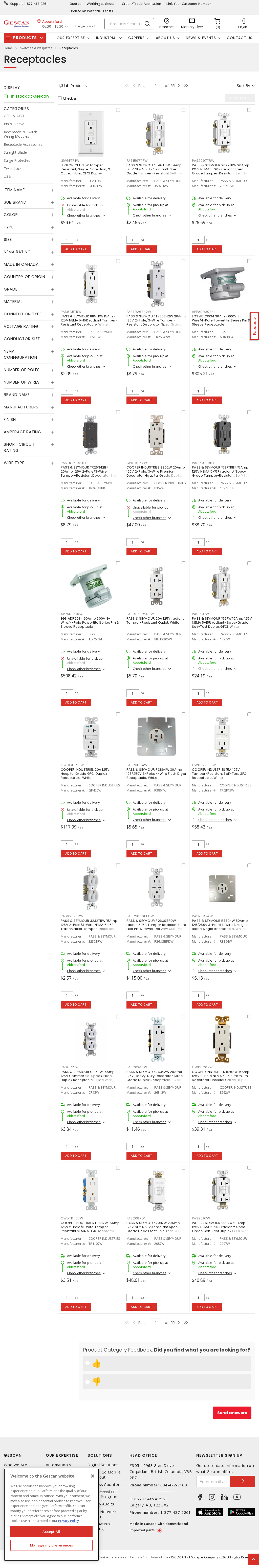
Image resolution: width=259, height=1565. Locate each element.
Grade (10, 289)
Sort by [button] (243, 85)
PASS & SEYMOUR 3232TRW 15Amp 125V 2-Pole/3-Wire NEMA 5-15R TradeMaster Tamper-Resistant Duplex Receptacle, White (89, 927)
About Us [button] (165, 37)
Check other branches (84, 215)
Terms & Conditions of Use (149, 1557)
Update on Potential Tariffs (91, 11)
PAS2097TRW (203, 160)
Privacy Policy (68, 1520)
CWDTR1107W (72, 1218)
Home (8, 48)
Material (13, 301)
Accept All (51, 1531)
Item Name (14, 189)
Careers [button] (136, 37)
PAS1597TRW (137, 160)
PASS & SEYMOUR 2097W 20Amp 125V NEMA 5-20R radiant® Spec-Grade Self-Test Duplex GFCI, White (221, 1227)
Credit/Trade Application (141, 3)
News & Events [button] (201, 37)
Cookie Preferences (112, 1557)
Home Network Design (102, 1514)
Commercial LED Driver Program (103, 1494)
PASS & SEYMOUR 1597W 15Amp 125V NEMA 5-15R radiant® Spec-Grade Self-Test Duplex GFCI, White (222, 622)
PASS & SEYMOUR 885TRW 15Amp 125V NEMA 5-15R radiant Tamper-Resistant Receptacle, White (89, 320)
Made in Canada (21, 264)
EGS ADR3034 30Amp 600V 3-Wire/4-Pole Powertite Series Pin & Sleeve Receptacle (221, 320)
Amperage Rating (22, 432)
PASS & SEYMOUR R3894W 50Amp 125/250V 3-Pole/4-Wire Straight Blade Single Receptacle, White (220, 925)
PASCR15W (70, 1067)
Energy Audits (101, 1504)
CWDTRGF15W (204, 765)
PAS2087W (135, 1218)
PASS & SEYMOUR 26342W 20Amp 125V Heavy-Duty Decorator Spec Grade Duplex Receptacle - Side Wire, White (154, 1078)
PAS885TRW (71, 312)
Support (16, 3)
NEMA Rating (17, 252)
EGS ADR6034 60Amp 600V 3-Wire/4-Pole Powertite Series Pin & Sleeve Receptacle (90, 622)
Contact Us (239, 37)
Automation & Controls (59, 1467)
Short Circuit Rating (19, 447)
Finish (10, 419)
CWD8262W (202, 1067)
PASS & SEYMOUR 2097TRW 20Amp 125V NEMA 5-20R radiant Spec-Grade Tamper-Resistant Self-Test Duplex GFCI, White (221, 171)
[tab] (29, 88)
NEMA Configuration (20, 354)
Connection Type (23, 314)
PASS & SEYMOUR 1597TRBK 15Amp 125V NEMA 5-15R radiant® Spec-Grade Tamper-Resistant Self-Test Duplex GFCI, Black (221, 473)
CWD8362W (136, 463)
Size (8, 239)
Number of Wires (22, 382)
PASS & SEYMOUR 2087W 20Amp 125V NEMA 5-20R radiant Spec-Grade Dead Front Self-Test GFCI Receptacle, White (153, 1229)
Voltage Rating (21, 326)
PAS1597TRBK (203, 463)
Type (8, 227)
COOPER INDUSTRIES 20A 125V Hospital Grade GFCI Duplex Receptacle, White (85, 773)
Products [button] (25, 37)
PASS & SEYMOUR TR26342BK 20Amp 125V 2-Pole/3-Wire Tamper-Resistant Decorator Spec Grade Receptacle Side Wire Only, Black (90, 475)
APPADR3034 (203, 312)
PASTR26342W (138, 312)
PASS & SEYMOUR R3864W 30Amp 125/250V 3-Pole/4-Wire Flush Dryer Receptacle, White (156, 773)
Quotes (76, 3)
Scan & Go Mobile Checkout (104, 1474)
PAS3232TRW (72, 916)
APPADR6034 (72, 614)
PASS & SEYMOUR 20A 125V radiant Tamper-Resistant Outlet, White (155, 620)
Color (11, 214)
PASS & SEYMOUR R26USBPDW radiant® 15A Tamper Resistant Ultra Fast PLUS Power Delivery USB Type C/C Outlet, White (156, 927)
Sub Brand (15, 202)
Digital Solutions (103, 1464)
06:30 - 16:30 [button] (52, 26)
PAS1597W (200, 614)
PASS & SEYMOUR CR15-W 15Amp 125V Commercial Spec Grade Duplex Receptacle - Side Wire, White (88, 1078)
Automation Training (99, 1526)
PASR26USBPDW (140, 916)
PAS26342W (136, 1067)
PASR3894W (202, 916)
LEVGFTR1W (70, 160)
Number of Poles (22, 369)
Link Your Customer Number (188, 3)
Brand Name (17, 394)
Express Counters (105, 1484)
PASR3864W (136, 765)
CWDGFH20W (72, 765)
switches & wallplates (36, 48)
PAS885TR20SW (140, 614)
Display (12, 87)
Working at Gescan (102, 3)
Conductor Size (22, 338)
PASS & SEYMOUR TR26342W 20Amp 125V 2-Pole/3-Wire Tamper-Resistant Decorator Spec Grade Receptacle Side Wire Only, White (156, 322)
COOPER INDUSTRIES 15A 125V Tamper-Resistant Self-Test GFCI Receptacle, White (219, 773)
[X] (92, 1476)
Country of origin (24, 276)
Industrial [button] (106, 37)
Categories (16, 108)
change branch (85, 26)
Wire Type (14, 462)
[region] (51, 1514)
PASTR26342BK (74, 463)
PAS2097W (201, 1218)
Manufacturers (21, 407)
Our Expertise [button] (71, 37)
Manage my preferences (51, 1545)
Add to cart (76, 249)
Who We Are (15, 1464)
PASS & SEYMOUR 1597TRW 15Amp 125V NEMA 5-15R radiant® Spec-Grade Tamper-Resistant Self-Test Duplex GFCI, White (155, 171)
